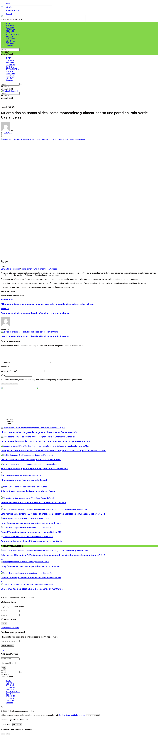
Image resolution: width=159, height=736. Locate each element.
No (8, 734)
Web (3, 375)
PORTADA (10, 25)
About (8, 3)
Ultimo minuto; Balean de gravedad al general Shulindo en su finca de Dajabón (39, 432)
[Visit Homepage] (26, 14)
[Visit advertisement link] (43, 25)
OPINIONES (10, 39)
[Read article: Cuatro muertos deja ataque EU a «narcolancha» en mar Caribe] (79, 584)
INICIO (8, 23)
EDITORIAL (10, 41)
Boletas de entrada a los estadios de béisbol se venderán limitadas (35, 336)
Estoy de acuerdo (93, 715)
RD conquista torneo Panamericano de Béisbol (24, 480)
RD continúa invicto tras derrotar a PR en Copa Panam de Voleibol (33, 502)
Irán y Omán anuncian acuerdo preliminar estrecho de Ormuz (31, 523)
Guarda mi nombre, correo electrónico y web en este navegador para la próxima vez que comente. (43, 380)
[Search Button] (21, 672)
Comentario (6, 363)
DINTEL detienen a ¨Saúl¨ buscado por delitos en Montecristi (31, 459)
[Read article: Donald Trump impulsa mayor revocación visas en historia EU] (79, 573)
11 (2, 559)
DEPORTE (10, 32)
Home (3, 107)
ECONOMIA (10, 30)
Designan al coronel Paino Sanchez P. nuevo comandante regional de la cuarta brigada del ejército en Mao (53, 450)
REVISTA (9, 36)
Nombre (5, 367)
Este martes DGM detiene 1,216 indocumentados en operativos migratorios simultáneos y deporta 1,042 (53, 514)
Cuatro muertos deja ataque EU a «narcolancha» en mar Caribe (32, 541)
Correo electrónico (9, 371)
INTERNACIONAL (13, 34)
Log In (3, 649)
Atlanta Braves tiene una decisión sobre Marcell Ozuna (28, 491)
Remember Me (10, 619)
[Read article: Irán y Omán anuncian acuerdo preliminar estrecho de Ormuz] (79, 562)
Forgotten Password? (10, 628)
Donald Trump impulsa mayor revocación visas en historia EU (31, 532)
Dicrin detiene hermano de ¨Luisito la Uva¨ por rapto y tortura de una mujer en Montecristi (45, 441)
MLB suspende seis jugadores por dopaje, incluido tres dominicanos (34, 468)
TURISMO (10, 43)
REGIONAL (10, 28)
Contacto (9, 45)
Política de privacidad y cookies (72, 715)
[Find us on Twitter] (2, 707)
